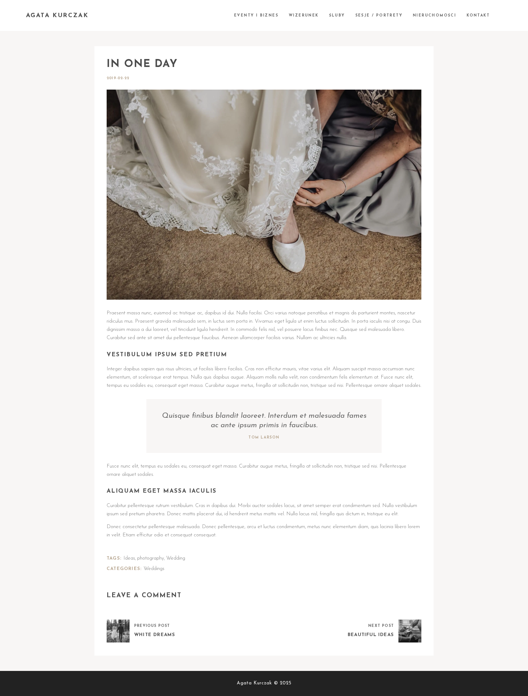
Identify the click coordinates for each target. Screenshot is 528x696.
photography (150, 558)
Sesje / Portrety (378, 15)
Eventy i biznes (256, 15)
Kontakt (478, 15)
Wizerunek (304, 15)
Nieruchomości (434, 15)
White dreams (154, 635)
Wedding (175, 558)
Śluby (337, 15)
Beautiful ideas (371, 635)
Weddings (154, 568)
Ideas (129, 558)
